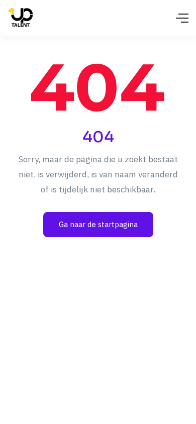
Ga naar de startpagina (98, 224)
